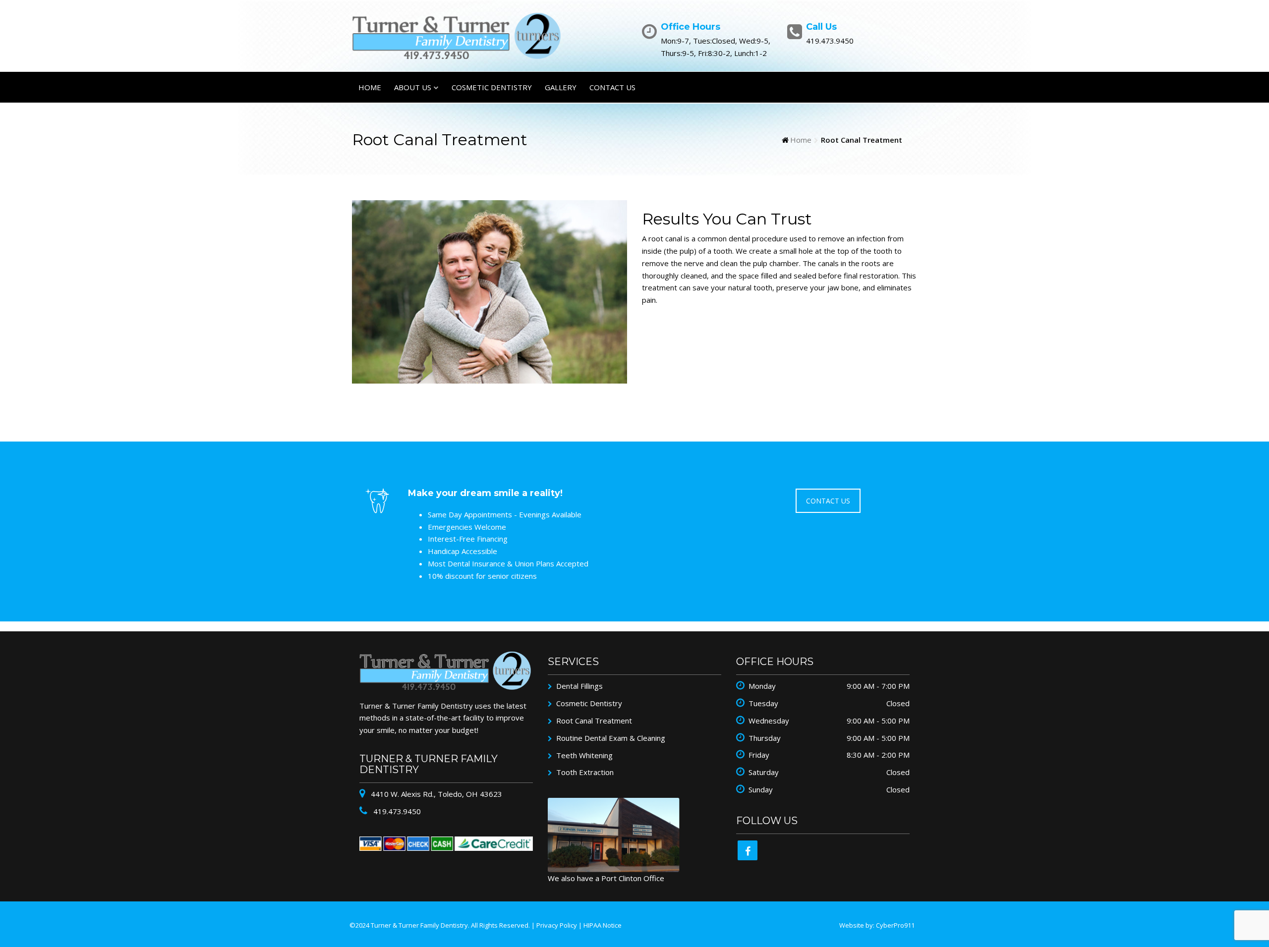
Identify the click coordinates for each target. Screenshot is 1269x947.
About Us (412, 87)
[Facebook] (747, 850)
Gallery (561, 87)
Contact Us (612, 87)
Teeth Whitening (584, 755)
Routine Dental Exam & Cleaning (610, 738)
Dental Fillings (579, 686)
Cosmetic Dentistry (492, 87)
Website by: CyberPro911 (877, 925)
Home (369, 87)
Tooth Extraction (585, 772)
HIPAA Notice (602, 925)
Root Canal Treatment (594, 720)
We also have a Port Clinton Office (606, 878)
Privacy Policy (556, 925)
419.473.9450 (396, 811)
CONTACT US (828, 500)
